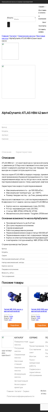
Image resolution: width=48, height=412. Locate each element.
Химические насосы (26, 36)
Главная (5, 36)
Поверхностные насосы (21, 343)
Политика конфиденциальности (20, 396)
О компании (42, 17)
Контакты (42, 26)
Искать (10, 18)
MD (11, 318)
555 (37, 320)
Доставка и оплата (42, 11)
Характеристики (24, 152)
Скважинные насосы (19, 356)
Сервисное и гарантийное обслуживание (35, 372)
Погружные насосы (19, 349)
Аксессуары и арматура (20, 386)
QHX (38, 318)
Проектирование (36, 346)
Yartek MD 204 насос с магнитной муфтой (13, 310)
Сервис (42, 6)
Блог (44, 22)
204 (10, 320)
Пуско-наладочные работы (34, 363)
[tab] (6, 152)
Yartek (11, 316)
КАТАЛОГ (18, 337)
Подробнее (14, 325)
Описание (6, 152)
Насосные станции (18, 362)
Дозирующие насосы (20, 375)
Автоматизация (21, 381)
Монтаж (32, 356)
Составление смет (35, 351)
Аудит (31, 342)
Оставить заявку (42, 30)
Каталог (13, 36)
